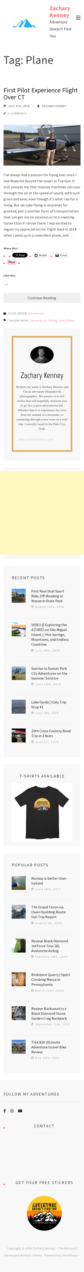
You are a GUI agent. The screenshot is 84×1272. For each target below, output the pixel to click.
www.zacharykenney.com (35, 439)
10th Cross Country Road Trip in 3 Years (51, 733)
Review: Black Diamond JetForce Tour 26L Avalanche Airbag (49, 946)
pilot (62, 320)
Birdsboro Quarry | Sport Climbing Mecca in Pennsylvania (50, 979)
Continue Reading (42, 298)
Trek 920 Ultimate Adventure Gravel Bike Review (48, 1047)
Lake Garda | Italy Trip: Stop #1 (49, 704)
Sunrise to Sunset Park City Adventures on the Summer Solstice (49, 673)
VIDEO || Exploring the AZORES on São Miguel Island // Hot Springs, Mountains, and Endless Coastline (50, 634)
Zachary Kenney (59, 11)
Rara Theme (33, 1255)
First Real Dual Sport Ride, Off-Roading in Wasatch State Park (47, 596)
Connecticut (38, 320)
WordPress (70, 1255)
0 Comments (17, 113)
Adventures (36, 313)
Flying (53, 320)
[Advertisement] (42, 513)
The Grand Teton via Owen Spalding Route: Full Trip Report (48, 912)
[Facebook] (5, 1111)
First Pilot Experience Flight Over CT (41, 93)
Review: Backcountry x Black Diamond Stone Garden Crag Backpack (49, 1013)
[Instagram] (12, 1111)
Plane (71, 320)
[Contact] (44, 1156)
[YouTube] (20, 1111)
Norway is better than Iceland (48, 880)
